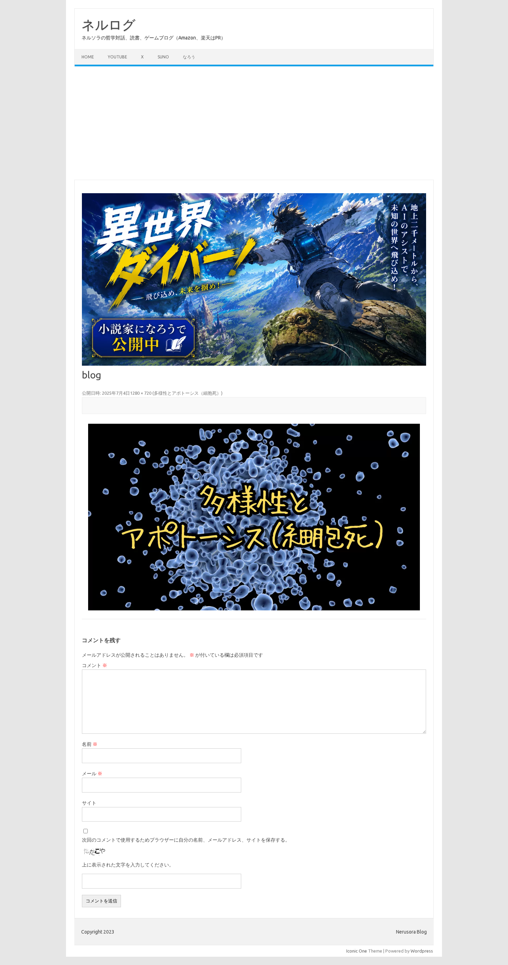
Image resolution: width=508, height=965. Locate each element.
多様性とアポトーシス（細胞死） (187, 393)
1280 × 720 (140, 393)
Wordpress (422, 950)
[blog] (254, 517)
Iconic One (356, 950)
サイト (89, 803)
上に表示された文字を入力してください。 (128, 865)
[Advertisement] (254, 123)
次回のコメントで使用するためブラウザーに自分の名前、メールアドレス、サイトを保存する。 (186, 840)
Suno (163, 57)
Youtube (117, 57)
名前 (89, 744)
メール (92, 773)
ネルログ (108, 24)
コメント (94, 665)
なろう (189, 57)
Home (88, 57)
